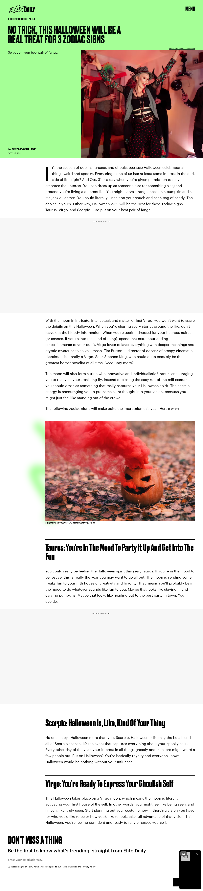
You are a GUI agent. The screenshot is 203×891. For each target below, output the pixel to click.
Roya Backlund (24, 149)
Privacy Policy (89, 866)
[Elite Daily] (22, 9)
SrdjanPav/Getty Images (182, 48)
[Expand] (183, 853)
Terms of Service (69, 866)
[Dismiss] (196, 853)
